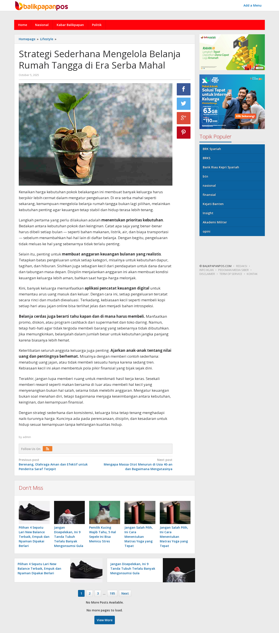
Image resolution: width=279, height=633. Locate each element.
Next (125, 593)
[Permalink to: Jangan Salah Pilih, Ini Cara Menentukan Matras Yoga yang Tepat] (139, 512)
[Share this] (184, 89)
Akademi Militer (215, 222)
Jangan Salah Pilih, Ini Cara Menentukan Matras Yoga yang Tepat (138, 536)
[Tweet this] (184, 104)
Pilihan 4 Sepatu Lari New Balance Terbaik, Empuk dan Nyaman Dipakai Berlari (34, 536)
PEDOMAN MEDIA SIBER (233, 270)
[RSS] (48, 449)
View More (104, 620)
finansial (209, 195)
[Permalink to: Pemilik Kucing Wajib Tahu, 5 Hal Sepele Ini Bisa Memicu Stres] (104, 512)
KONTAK (252, 274)
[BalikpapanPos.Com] (42, 5)
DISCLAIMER (207, 274)
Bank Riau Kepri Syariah (221, 167)
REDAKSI (241, 266)
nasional (209, 185)
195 (112, 593)
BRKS (206, 158)
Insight (208, 213)
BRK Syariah (212, 149)
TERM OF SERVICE (230, 274)
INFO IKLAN (206, 270)
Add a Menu (252, 5)
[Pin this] (184, 132)
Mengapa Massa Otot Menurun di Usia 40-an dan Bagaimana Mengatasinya (138, 464)
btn (205, 176)
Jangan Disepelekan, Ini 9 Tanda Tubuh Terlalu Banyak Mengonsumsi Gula (68, 536)
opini (206, 231)
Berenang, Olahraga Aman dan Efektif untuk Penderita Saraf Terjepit (53, 464)
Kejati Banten (213, 204)
